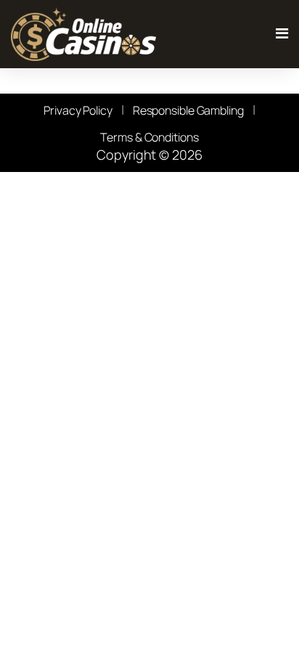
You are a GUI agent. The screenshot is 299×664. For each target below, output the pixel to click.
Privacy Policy (78, 110)
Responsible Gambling (188, 110)
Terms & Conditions (149, 137)
